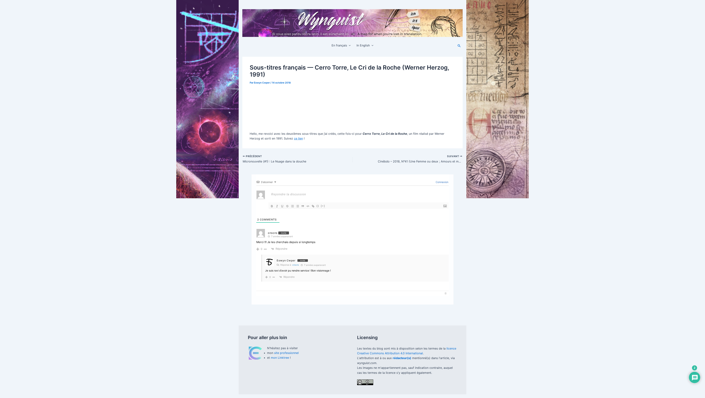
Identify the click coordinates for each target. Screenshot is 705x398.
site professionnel (286, 353)
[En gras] (271, 206)
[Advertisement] (352, 106)
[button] (349, 45)
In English (363, 45)
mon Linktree (280, 357)
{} (318, 206)
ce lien (298, 138)
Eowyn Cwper (286, 260)
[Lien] (313, 206)
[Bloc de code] (307, 206)
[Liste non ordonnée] (297, 206)
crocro (295, 264)
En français (339, 45)
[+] (323, 206)
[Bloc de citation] (302, 206)
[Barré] (287, 206)
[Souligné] (282, 206)
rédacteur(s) (402, 358)
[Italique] (277, 206)
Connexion (441, 182)
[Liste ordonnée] (292, 206)
